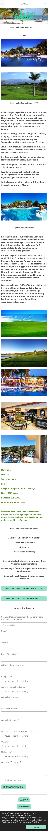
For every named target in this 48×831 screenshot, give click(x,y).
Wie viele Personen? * (10, 697)
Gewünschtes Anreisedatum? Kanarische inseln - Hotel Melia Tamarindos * (22, 618)
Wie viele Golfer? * (9, 708)
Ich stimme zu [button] (36, 827)
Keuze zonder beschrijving (16, 681)
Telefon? (5, 642)
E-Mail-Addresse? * (9, 654)
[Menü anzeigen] (45, 4)
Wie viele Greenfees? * (11, 720)
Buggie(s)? (5, 741)
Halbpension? (7, 676)
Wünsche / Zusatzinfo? (11, 762)
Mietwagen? (6, 752)
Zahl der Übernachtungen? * (13, 665)
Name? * (5, 631)
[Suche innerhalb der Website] (2, 4)
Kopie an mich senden (14, 780)
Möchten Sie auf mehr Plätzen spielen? (18, 731)
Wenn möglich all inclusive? (13, 687)
